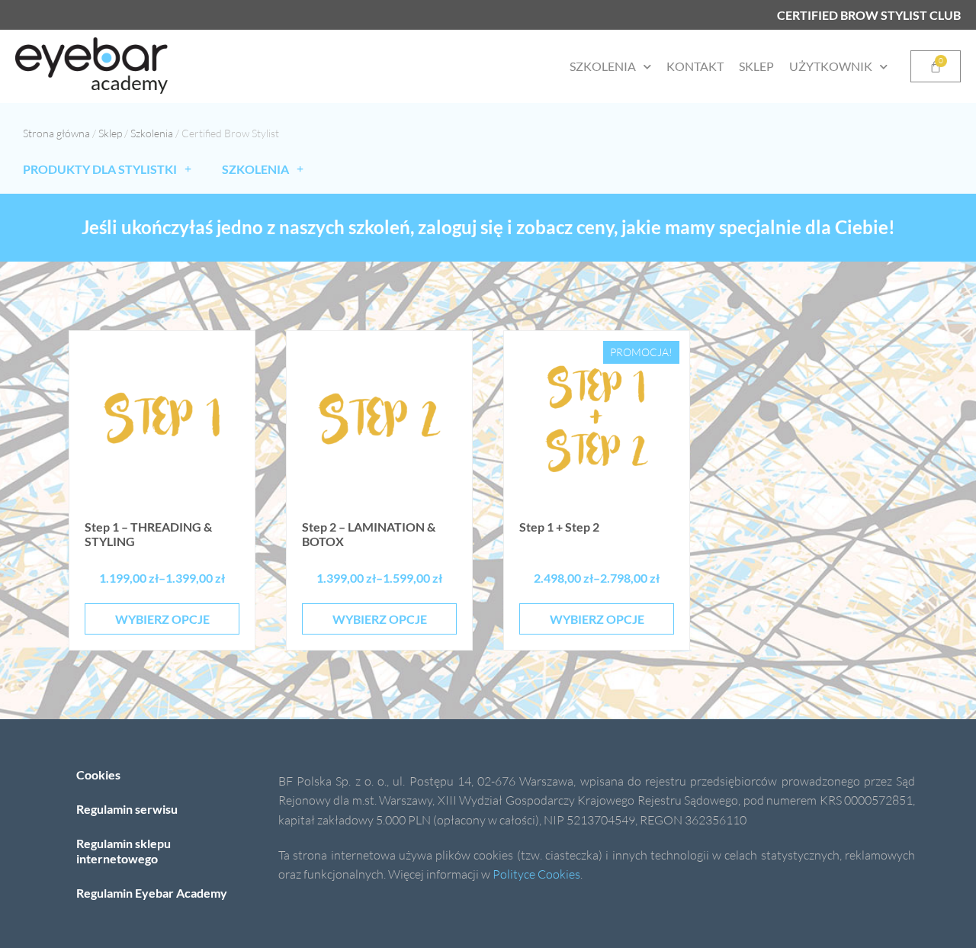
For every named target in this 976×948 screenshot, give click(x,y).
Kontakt (695, 66)
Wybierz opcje (162, 619)
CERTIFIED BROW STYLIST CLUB (869, 15)
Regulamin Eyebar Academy (151, 892)
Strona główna (56, 133)
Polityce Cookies (536, 874)
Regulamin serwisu (127, 809)
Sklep (756, 66)
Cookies (98, 774)
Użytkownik (830, 66)
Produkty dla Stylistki (100, 169)
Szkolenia (603, 66)
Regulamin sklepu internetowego (123, 850)
